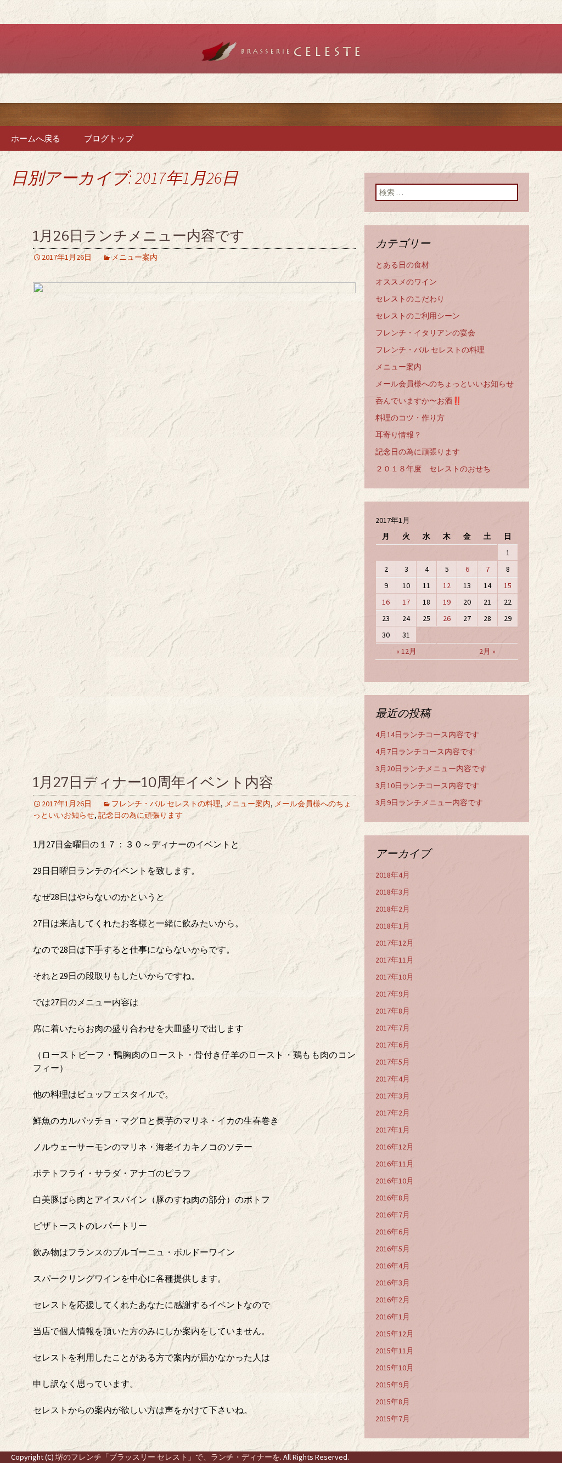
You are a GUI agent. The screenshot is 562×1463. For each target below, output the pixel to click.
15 (508, 585)
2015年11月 (394, 1351)
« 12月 (406, 651)
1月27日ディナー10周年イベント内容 (153, 782)
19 (447, 602)
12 (447, 585)
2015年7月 (392, 1419)
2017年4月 (392, 1079)
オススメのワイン (406, 282)
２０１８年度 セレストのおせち (433, 469)
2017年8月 (392, 1011)
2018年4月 (392, 875)
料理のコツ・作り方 (410, 418)
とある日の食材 (402, 265)
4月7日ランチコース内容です (425, 751)
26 (447, 618)
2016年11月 (394, 1164)
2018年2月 (392, 909)
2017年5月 (392, 1062)
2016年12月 (394, 1147)
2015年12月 (394, 1334)
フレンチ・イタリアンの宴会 (425, 333)
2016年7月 (392, 1215)
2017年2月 (392, 1113)
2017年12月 (394, 943)
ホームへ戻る (35, 138)
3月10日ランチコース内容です (427, 785)
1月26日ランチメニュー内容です (139, 235)
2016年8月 (392, 1198)
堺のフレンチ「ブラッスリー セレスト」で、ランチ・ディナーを (167, 1457)
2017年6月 (392, 1045)
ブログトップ (108, 138)
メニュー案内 (134, 257)
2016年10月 (394, 1181)
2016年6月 (392, 1232)
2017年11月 (394, 960)
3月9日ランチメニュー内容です (429, 802)
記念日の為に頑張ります (140, 815)
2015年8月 (392, 1402)
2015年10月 (394, 1368)
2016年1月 (392, 1317)
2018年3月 (392, 892)
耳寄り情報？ (398, 435)
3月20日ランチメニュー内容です (431, 768)
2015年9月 (392, 1385)
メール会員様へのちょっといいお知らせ (444, 384)
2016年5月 (392, 1249)
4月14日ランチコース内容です (427, 734)
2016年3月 (392, 1283)
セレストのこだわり (410, 299)
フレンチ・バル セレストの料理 (166, 804)
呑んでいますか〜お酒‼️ (418, 401)
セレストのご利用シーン (417, 316)
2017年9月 (392, 994)
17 (406, 602)
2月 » (487, 651)
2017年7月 (392, 1028)
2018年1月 (392, 926)
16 (386, 602)
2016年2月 (392, 1300)
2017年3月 (392, 1096)
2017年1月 (392, 1130)
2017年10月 (394, 977)
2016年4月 (392, 1266)
